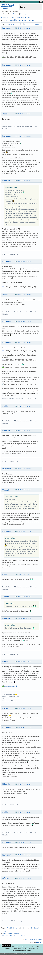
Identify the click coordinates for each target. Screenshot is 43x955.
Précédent (10, 24)
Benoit (5, 661)
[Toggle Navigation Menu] (4, 2)
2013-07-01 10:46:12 (24, 180)
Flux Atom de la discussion (33, 939)
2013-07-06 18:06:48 (24, 661)
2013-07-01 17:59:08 (24, 321)
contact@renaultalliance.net (21, 947)
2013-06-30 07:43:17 (24, 114)
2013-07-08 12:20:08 (24, 708)
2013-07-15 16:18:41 (24, 784)
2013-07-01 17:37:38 (24, 295)
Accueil (4, 17)
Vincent (5, 490)
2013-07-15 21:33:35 (24, 855)
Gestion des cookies (18, 948)
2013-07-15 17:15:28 (24, 812)
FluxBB (39, 942)
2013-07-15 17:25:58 (24, 842)
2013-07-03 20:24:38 (24, 469)
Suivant (36, 24)
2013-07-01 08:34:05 (24, 136)
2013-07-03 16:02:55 (24, 406)
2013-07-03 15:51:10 (24, 343)
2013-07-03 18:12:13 (24, 430)
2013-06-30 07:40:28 (24, 65)
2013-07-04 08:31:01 (24, 618)
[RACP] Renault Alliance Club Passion (7, 7)
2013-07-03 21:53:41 (24, 574)
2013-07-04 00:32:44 (24, 596)
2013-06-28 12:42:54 (24, 28)
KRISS (5, 708)
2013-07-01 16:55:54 (24, 261)
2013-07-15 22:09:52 (24, 878)
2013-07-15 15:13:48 (24, 727)
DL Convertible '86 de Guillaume (18, 20)
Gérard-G (6, 878)
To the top (7, 945)
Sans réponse (24, 14)
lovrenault (6, 28)
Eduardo (6, 181)
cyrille (5, 114)
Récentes (16, 14)
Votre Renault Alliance (21, 17)
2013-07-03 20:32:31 (24, 490)
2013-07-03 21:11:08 (24, 531)
